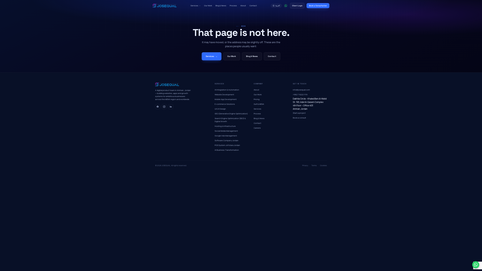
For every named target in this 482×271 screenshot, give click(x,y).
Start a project (299, 113)
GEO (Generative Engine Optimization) (231, 113)
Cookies (323, 165)
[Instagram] (164, 106)
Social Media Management (226, 131)
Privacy (305, 165)
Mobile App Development (226, 99)
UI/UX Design (220, 109)
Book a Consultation (318, 6)
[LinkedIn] (170, 106)
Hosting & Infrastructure (225, 126)
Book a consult (299, 117)
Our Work (208, 5)
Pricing (256, 99)
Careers (257, 128)
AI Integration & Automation (227, 89)
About (243, 5)
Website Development (224, 94)
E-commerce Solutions (225, 104)
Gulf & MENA (259, 104)
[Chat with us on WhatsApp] (475, 264)
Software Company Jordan (226, 140)
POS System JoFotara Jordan (227, 145)
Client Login (297, 6)
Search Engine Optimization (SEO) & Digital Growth (230, 120)
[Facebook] (157, 106)
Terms (314, 165)
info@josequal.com (301, 89)
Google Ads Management (226, 135)
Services (194, 5)
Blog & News (221, 5)
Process (233, 5)
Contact (253, 5)
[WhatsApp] (285, 5)
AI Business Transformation (227, 150)
